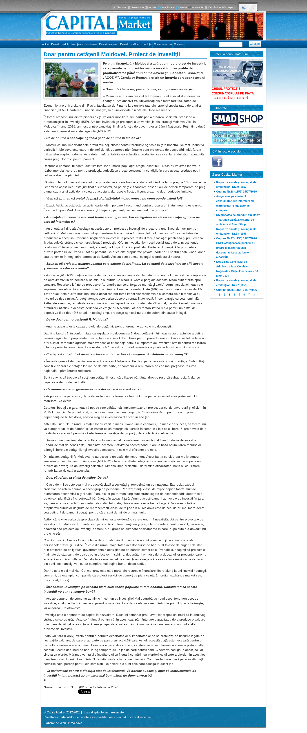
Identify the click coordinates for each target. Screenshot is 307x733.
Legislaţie (147, 44)
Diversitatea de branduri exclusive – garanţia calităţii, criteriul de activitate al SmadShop (238, 219)
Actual (45, 44)
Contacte (179, 44)
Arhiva (152, 7)
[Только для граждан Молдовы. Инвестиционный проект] (252, 7)
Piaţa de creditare (129, 44)
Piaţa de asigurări (108, 44)
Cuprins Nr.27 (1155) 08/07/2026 (236, 238)
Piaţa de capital (59, 44)
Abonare (121, 7)
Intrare (183, 7)
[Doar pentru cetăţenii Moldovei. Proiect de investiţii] (244, 7)
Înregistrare (168, 7)
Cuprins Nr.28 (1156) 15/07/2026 (236, 191)
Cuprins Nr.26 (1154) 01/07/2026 (236, 289)
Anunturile (197, 7)
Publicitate (219, 108)
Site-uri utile (137, 7)
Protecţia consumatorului (83, 44)
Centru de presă (163, 44)
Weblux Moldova (71, 723)
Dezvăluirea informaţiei (220, 7)
